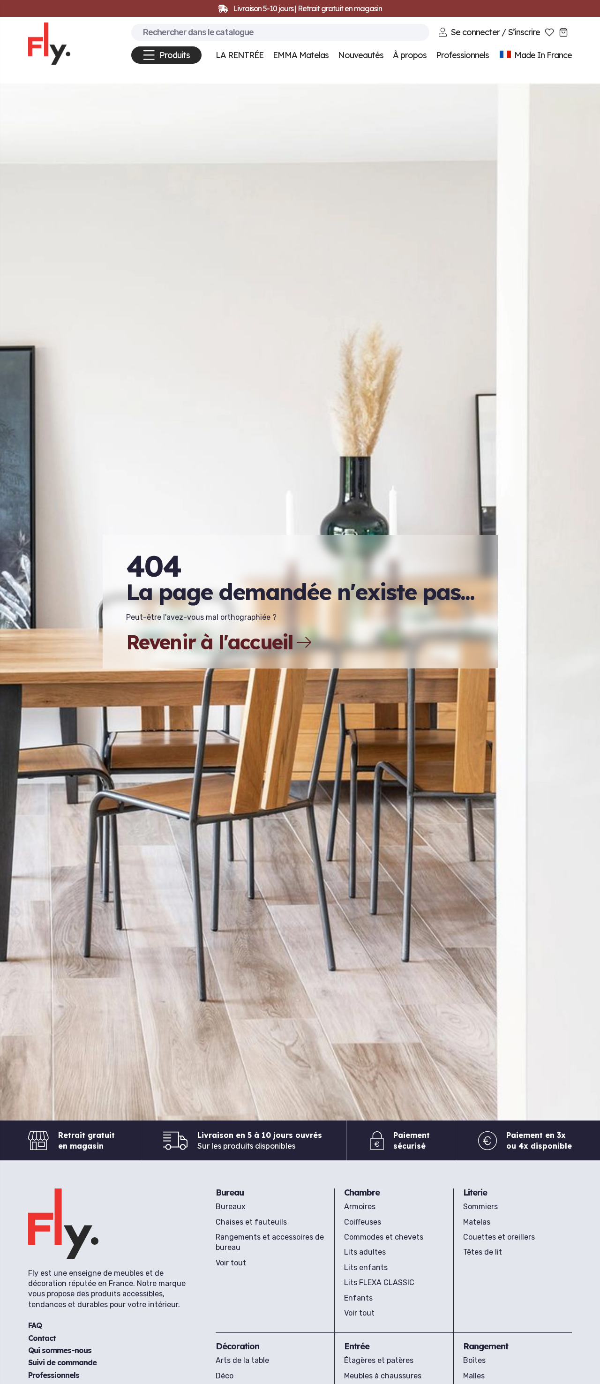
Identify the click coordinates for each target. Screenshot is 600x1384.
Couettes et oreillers (499, 1237)
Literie (475, 1192)
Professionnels (53, 1375)
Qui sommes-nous (59, 1350)
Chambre (362, 1192)
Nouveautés (360, 55)
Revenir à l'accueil (209, 642)
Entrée (356, 1346)
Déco (224, 1375)
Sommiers (480, 1206)
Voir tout (231, 1262)
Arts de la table (242, 1360)
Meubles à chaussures (382, 1375)
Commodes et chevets (383, 1237)
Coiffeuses (362, 1222)
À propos (410, 55)
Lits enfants (366, 1267)
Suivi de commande (62, 1363)
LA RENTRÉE (239, 55)
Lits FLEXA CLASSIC (379, 1282)
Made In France (542, 55)
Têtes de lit (482, 1252)
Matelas (476, 1222)
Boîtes (474, 1360)
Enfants (358, 1298)
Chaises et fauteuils (251, 1222)
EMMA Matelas (301, 55)
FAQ (35, 1326)
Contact (42, 1338)
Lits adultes (365, 1252)
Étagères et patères (378, 1360)
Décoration (237, 1346)
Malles (474, 1375)
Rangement (485, 1346)
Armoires (359, 1206)
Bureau (230, 1192)
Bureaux (231, 1206)
